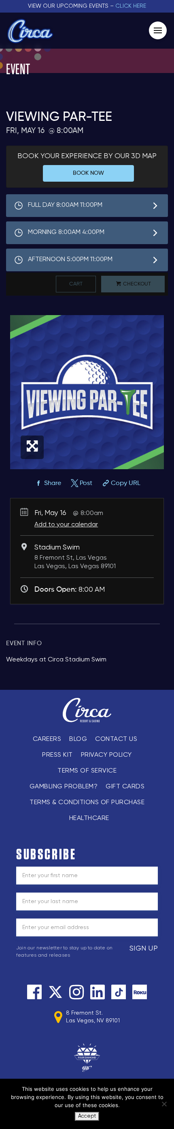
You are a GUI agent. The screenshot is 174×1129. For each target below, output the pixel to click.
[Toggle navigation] (158, 30)
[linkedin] (97, 992)
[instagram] (76, 992)
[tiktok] (118, 992)
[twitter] (55, 992)
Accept (87, 1116)
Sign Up (143, 948)
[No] (164, 1104)
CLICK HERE (130, 6)
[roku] (139, 992)
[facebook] (34, 992)
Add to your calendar (66, 525)
